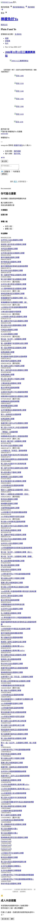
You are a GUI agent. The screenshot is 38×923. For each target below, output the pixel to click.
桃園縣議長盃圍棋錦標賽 (10, 401)
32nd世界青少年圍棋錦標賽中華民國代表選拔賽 (18, 591)
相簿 (6, 38)
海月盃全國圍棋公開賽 (9, 249)
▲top (3, 157)
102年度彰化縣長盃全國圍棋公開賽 (14, 317)
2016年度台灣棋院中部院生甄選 (12, 717)
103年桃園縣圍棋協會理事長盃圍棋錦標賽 (16, 548)
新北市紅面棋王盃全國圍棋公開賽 (13, 481)
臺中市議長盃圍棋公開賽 (10, 257)
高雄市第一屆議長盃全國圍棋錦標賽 (14, 767)
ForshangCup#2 (6, 845)
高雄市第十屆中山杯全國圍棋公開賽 (14, 423)
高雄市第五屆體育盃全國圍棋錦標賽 (14, 668)
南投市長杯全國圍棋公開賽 (11, 361)
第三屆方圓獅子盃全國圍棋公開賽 (13, 279)
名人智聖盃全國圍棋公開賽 (11, 613)
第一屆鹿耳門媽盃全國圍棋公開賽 (13, 275)
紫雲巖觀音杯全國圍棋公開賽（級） (14, 302)
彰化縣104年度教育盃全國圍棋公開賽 (15, 587)
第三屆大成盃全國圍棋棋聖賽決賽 (13, 862)
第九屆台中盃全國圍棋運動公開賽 (13, 325)
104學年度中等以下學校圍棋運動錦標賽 (15, 750)
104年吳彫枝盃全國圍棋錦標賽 (12, 695)
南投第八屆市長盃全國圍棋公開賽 (13, 244)
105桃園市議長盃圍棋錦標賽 (11, 811)
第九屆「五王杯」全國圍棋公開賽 (13, 339)
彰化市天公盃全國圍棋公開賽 (12, 270)
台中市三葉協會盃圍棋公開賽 (12, 596)
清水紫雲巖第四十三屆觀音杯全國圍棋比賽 (17, 699)
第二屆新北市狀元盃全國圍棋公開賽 (14, 321)
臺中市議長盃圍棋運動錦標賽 (12, 633)
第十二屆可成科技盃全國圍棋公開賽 (14, 370)
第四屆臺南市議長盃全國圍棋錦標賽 (14, 730)
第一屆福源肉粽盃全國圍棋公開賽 (13, 824)
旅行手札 (17, 154)
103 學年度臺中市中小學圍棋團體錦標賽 (16, 617)
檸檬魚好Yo (9, 19)
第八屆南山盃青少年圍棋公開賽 (12, 366)
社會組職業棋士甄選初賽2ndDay (13, 650)
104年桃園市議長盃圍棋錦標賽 (12, 708)
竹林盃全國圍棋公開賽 (9, 330)
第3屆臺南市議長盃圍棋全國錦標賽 (14, 356)
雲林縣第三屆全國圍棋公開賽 (12, 477)
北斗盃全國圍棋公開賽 (9, 334)
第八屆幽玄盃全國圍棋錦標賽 (12, 637)
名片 (6, 43)
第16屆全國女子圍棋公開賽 (11, 472)
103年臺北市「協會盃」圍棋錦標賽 (14, 450)
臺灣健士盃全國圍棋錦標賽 (11, 659)
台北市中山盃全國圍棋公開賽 (12, 609)
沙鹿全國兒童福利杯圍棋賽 (11, 312)
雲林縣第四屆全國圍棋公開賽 (12, 672)
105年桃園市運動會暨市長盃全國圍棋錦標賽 (17, 802)
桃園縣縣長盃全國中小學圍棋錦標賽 (14, 436)
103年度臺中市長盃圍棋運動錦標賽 (14, 512)
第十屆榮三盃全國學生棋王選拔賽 (13, 721)
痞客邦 (16, 145)
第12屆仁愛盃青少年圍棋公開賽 (12, 379)
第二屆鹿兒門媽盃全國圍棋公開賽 (13, 535)
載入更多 (4, 161)
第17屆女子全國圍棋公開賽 (11, 690)
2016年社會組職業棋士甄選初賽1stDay (15, 784)
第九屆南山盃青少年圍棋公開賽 (12, 578)
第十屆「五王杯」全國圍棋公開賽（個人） (17, 552)
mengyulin (4, 133)
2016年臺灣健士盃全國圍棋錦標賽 (13, 793)
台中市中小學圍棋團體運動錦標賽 (13, 771)
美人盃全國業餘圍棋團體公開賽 (12, 561)
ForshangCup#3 (6, 849)
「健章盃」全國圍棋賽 (9, 432)
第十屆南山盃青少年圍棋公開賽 (12, 758)
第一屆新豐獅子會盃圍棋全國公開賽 (14, 343)
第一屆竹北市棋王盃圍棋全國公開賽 (14, 468)
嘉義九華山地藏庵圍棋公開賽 (12, 583)
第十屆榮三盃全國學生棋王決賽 (12, 725)
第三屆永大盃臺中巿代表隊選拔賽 (13, 798)
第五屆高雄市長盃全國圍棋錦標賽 (13, 712)
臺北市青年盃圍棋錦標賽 (10, 388)
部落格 (7, 41)
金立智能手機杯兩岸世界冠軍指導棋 (14, 455)
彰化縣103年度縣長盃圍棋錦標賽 (13, 522)
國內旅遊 (17, 151)
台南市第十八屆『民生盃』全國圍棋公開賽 (17, 677)
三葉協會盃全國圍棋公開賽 (11, 383)
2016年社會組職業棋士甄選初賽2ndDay (15, 789)
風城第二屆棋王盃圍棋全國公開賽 (13, 642)
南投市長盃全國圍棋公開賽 (11, 754)
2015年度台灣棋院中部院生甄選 (12, 517)
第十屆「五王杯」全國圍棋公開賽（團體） (17, 556)
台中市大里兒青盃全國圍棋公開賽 (13, 284)
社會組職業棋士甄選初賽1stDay (12, 646)
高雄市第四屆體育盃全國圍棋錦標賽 (14, 459)
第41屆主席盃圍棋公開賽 (10, 565)
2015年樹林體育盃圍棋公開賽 (12, 703)
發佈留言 (4, 174)
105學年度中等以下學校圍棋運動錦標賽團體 (17, 875)
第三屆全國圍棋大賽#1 (9, 829)
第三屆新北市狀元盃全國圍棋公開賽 (14, 526)
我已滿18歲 (5, 919)
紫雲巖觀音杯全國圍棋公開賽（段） (14, 298)
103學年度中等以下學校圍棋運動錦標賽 (15, 574)
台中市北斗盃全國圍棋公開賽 (12, 240)
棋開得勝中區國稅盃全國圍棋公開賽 (14, 396)
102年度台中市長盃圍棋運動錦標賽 (14, 307)
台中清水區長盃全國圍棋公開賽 (12, 253)
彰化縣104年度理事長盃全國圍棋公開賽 (15, 681)
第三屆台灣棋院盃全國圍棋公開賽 (13, 806)
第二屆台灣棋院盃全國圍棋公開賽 (13, 738)
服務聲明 (23, 891)
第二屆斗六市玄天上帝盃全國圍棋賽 (14, 427)
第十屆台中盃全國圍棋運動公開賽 (13, 539)
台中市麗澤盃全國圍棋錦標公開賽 (13, 410)
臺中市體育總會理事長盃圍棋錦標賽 (14, 266)
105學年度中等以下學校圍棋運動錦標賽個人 (17, 879)
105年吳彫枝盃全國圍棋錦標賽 (12, 820)
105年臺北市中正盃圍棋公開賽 (12, 853)
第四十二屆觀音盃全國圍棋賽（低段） (15, 494)
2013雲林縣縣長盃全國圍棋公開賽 (13, 288)
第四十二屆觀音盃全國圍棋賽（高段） (15, 490)
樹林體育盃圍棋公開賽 (9, 503)
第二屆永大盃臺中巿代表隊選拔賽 (13, 464)
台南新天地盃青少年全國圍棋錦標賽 (14, 392)
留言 (21, 145)
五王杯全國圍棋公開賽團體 (11, 870)
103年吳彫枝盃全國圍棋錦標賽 (12, 485)
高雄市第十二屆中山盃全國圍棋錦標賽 (15, 776)
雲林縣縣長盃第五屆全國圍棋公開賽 (14, 837)
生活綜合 (18, 34)
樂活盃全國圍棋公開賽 (9, 499)
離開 (12, 919)
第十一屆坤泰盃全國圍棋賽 (11, 414)
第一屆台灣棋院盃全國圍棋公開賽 (13, 348)
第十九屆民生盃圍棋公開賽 (11, 815)
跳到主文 (4, 25)
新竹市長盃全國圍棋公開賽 (11, 530)
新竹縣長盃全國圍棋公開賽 (11, 262)
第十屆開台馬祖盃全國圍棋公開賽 (13, 655)
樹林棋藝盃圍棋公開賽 (9, 406)
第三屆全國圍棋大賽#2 (9, 833)
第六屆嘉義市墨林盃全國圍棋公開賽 (14, 734)
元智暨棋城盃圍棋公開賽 (10, 508)
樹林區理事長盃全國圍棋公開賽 (12, 293)
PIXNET (9, 889)
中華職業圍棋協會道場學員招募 (12, 604)
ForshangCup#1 (6, 841)
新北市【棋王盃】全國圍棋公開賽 (13, 441)
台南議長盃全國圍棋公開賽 (11, 780)
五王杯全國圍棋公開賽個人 (11, 866)
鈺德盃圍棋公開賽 (7, 352)
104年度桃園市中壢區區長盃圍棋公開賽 (15, 629)
